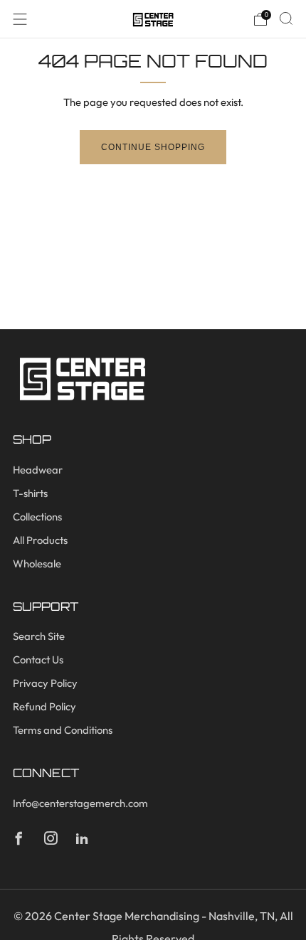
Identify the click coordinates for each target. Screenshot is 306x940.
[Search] (286, 18)
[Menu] (20, 19)
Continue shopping (153, 147)
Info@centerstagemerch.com (80, 803)
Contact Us (38, 659)
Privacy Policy (45, 683)
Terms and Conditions (62, 730)
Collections (37, 516)
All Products (40, 540)
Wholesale (37, 563)
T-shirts (30, 493)
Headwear (38, 469)
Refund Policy (44, 706)
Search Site (39, 636)
